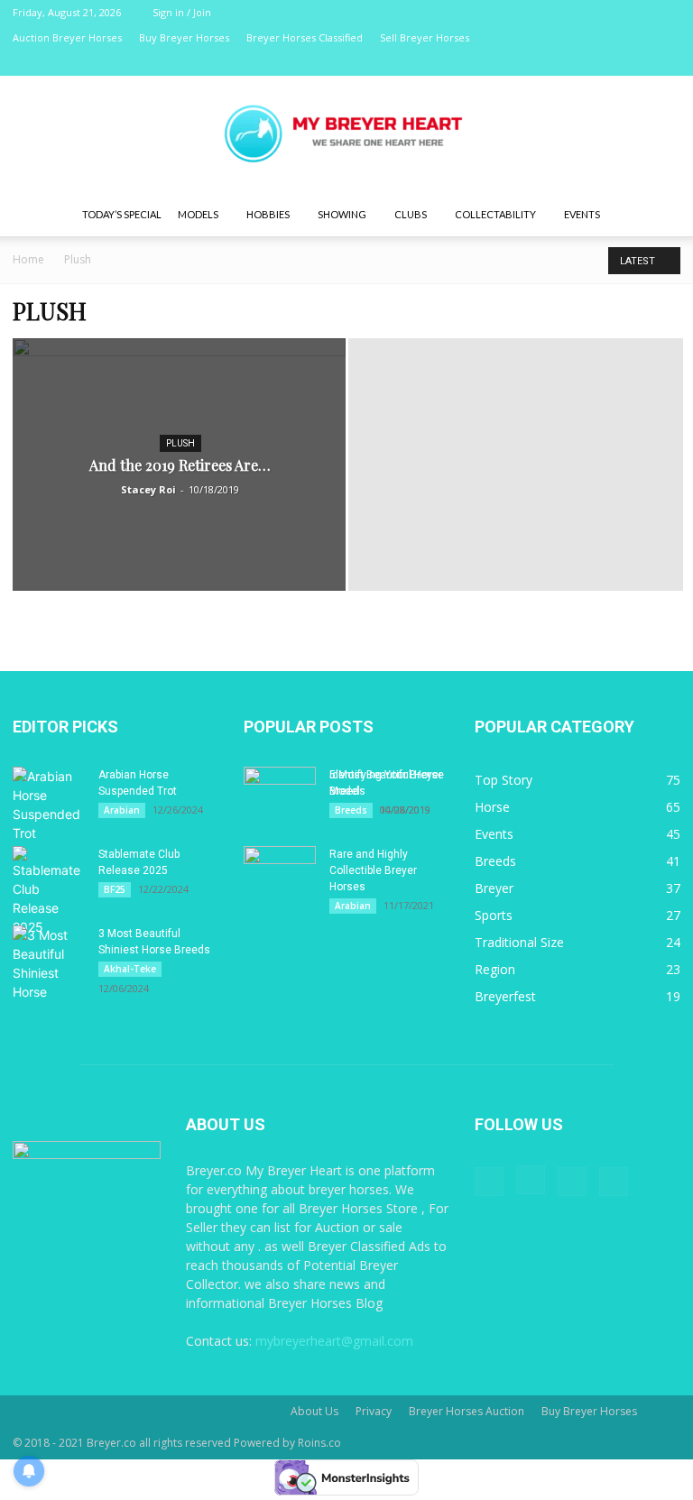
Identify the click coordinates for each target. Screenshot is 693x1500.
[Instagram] (607, 63)
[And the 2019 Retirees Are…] (179, 482)
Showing (342, 214)
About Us (314, 1411)
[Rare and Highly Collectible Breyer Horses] (280, 871)
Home (28, 259)
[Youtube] (666, 63)
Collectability (495, 214)
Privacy (374, 1411)
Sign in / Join (181, 12)
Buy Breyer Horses (184, 37)
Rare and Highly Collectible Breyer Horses (373, 870)
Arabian (122, 810)
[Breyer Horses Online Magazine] (346, 135)
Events (582, 214)
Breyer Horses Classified (304, 37)
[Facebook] (577, 63)
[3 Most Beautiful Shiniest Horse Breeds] (49, 963)
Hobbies (268, 214)
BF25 (114, 889)
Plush (180, 443)
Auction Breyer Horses (67, 37)
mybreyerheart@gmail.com (334, 1340)
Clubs (410, 214)
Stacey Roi (148, 489)
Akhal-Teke (130, 968)
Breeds (351, 810)
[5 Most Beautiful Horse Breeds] (280, 792)
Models (198, 214)
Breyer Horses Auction (466, 1411)
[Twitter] (637, 63)
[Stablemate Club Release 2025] (49, 891)
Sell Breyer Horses (424, 37)
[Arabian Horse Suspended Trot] (49, 804)
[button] (658, 215)
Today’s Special (122, 214)
